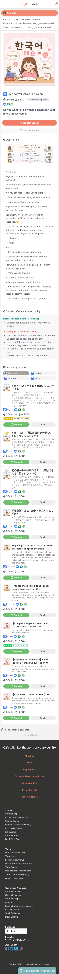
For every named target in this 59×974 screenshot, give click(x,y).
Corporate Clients (13, 828)
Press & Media (29, 790)
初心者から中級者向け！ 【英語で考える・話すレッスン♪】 (33, 472)
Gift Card (9, 902)
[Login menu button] (55, 4)
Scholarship (10, 831)
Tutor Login (10, 856)
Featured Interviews (14, 859)
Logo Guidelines (29, 796)
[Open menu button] (3, 4)
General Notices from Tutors (18, 863)
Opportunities (29, 783)
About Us (29, 755)
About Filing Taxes (14, 878)
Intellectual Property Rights (18, 870)
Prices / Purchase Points (16, 817)
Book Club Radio (13, 839)
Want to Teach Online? (15, 852)
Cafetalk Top (11, 813)
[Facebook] (7, 948)
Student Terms (12, 821)
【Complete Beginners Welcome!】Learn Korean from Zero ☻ (31, 625)
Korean (19, 23)
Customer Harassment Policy (29, 776)
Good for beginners (11, 27)
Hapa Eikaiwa (11, 916)
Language (8, 23)
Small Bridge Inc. (13, 913)
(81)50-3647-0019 (18, 940)
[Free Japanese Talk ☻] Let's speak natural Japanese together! (30, 587)
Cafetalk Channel (13, 891)
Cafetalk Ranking (13, 895)
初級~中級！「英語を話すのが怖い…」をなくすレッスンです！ (33, 434)
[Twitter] (12, 948)
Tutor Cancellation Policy (17, 874)
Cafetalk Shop (12, 898)
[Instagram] (21, 948)
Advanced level (30, 23)
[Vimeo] (16, 948)
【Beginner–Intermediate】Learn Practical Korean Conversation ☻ (30, 661)
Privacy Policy (12, 909)
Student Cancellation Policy (18, 824)
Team (29, 762)
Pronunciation (26, 27)
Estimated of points (38, 99)
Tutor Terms (11, 867)
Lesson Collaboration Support (19, 905)
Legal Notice (29, 769)
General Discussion (42, 27)
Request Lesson (31, 122)
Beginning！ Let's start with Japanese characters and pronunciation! (32, 547)
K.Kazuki (7, 19)
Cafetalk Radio (12, 835)
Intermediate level (46, 23)
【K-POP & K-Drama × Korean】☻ (30, 694)
